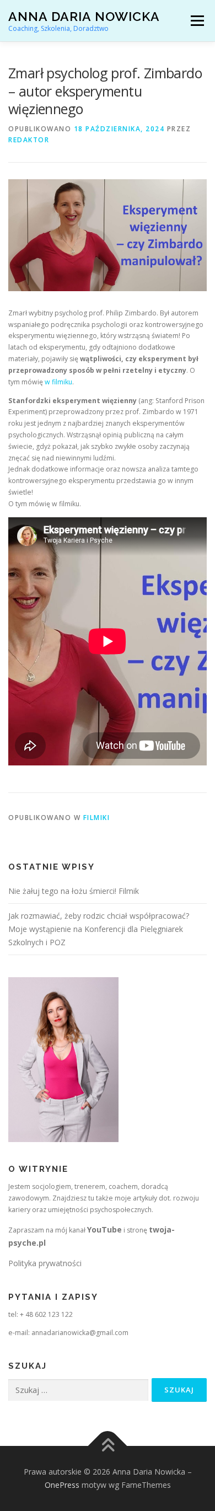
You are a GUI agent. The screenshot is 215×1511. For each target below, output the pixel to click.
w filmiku (57, 382)
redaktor (28, 139)
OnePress (62, 1485)
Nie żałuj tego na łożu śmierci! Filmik (73, 891)
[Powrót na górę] (107, 1446)
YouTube (104, 1229)
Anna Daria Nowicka (84, 16)
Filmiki (96, 817)
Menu (196, 20)
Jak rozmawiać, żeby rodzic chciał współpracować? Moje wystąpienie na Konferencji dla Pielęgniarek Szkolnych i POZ (98, 928)
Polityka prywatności (45, 1263)
